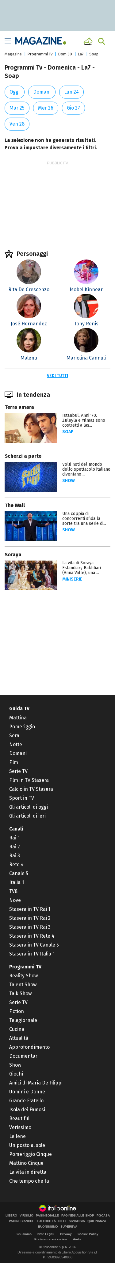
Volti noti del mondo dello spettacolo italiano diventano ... (86, 469)
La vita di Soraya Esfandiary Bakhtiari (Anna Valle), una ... (81, 567)
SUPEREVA (68, 1226)
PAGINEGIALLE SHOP (77, 1215)
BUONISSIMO (48, 1226)
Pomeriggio (22, 727)
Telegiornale (23, 1020)
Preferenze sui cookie (50, 1239)
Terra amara (19, 407)
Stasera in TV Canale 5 (34, 945)
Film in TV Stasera (29, 780)
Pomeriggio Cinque (30, 1154)
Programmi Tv (39, 54)
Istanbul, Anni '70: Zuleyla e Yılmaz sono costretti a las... (83, 420)
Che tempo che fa (29, 1181)
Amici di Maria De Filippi (36, 1083)
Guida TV (19, 708)
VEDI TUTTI (57, 375)
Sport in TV (21, 798)
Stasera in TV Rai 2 (30, 918)
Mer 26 (45, 108)
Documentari (24, 1056)
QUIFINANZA (96, 1221)
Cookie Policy (88, 1234)
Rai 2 (14, 847)
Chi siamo (24, 1234)
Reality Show (23, 976)
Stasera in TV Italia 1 (32, 954)
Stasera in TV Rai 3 (30, 927)
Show (68, 480)
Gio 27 (73, 108)
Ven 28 (17, 124)
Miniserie (72, 579)
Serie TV (18, 771)
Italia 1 (16, 882)
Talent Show (22, 984)
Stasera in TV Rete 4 (31, 936)
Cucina (16, 1029)
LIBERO (11, 1215)
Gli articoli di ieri (27, 816)
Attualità (18, 1038)
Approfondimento (29, 1047)
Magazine (13, 54)
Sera (14, 735)
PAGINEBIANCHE (21, 1221)
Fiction (16, 1011)
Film (13, 762)
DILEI (62, 1221)
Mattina (18, 718)
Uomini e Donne (27, 1092)
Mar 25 (17, 108)
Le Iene (17, 1136)
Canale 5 (18, 873)
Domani (42, 92)
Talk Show (20, 993)
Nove (15, 900)
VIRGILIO (26, 1215)
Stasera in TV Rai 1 (29, 909)
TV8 (13, 891)
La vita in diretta (27, 1172)
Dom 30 (65, 54)
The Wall (15, 505)
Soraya (13, 554)
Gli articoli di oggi (28, 807)
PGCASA (103, 1215)
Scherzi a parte (23, 456)
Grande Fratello (26, 1101)
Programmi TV (25, 967)
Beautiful (19, 1118)
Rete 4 (16, 864)
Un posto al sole (27, 1145)
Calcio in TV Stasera (31, 789)
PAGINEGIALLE (47, 1215)
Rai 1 (14, 838)
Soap (93, 54)
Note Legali (45, 1234)
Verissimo (20, 1127)
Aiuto (77, 1239)
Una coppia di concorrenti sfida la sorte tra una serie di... (84, 518)
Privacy (66, 1234)
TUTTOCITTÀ (46, 1221)
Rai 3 (14, 856)
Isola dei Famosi (27, 1109)
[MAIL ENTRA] (89, 41)
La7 (81, 54)
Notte (15, 744)
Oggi (15, 92)
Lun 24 (71, 92)
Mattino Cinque (26, 1163)
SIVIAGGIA (77, 1221)
